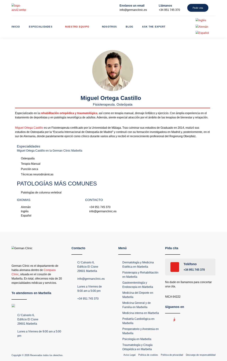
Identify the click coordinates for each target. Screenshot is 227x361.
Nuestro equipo (77, 26)
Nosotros (109, 26)
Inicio (16, 26)
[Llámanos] (153, 8)
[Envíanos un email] (114, 8)
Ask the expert (153, 26)
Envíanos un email (132, 5)
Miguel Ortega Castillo (29, 127)
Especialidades (40, 26)
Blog (129, 26)
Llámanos (165, 5)
